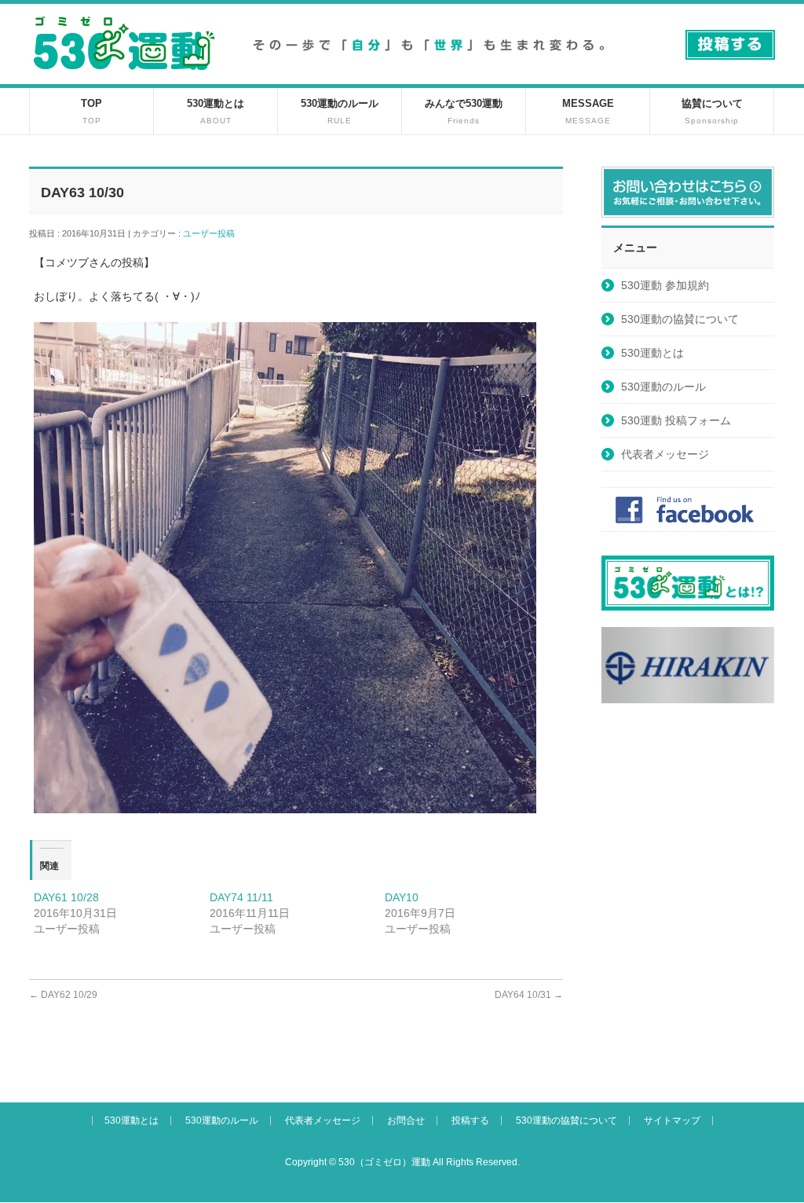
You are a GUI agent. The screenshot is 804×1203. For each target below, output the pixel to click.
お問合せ (406, 1120)
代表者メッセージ (665, 454)
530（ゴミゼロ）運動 (384, 1162)
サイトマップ (672, 1120)
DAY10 (401, 897)
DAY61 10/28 (66, 897)
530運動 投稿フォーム (676, 420)
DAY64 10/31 (529, 994)
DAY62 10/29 (63, 994)
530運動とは (652, 353)
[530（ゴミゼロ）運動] (124, 75)
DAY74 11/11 (241, 897)
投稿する (470, 1120)
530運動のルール (663, 386)
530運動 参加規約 (665, 285)
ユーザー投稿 (213, 233)
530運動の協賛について (680, 319)
